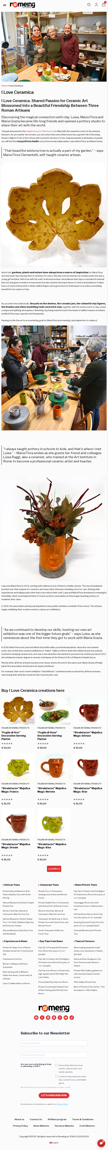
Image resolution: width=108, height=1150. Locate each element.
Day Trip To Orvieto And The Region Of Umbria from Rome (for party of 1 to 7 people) (89, 894)
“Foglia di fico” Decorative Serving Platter (13, 735)
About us (19, 1119)
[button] (4, 5)
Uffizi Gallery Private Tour (85, 982)
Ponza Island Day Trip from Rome (53, 982)
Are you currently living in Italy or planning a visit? (36, 1065)
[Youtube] (66, 1017)
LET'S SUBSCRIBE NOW (54, 1095)
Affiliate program (57, 1119)
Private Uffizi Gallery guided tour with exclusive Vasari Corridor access (88, 974)
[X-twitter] (42, 1017)
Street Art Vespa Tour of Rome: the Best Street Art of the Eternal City (18, 951)
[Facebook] (36, 1017)
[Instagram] (60, 1017)
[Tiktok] (71, 1017)
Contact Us (36, 1119)
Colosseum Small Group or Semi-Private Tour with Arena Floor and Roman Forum (53, 922)
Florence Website (64, 1126)
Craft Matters (87, 1126)
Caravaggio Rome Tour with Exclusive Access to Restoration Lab (88, 906)
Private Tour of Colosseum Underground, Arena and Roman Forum (52, 894)
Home (4, 86)
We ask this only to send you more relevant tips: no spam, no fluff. (46, 1087)
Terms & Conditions (83, 1119)
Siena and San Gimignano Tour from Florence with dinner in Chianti (87, 962)
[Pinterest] (54, 1017)
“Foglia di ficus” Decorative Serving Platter (49, 735)
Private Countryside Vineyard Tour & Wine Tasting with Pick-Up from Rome (53, 990)
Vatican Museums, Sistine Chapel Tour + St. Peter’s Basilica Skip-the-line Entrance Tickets (18, 922)
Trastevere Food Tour (12, 959)
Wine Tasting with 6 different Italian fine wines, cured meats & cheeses (17, 975)
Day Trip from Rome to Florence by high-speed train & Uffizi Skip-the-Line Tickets (54, 974)
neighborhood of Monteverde (40, 131)
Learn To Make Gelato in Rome (16, 984)
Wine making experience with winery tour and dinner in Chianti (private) (88, 951)
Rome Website (41, 1126)
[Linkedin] (48, 1017)
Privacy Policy (62, 1104)
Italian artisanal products (15, 728)
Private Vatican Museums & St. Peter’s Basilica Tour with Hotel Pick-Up (17, 894)
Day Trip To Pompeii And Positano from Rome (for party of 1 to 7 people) (53, 951)
